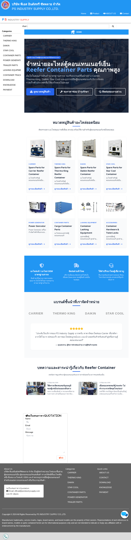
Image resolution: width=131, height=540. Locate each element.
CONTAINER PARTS (12, 55)
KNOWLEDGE (9, 85)
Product (95, 13)
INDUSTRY (15, 19)
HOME (79, 32)
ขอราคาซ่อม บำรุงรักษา (76, 91)
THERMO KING (10, 41)
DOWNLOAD (8, 80)
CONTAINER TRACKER (12, 75)
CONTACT (103, 477)
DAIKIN (6, 46)
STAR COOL (8, 50)
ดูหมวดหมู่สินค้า (42, 91)
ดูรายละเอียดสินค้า (36, 189)
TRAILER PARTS (10, 65)
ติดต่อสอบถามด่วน (112, 91)
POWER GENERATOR (12, 60)
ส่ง (62, 458)
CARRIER (7, 36)
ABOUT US (111, 13)
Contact (125, 13)
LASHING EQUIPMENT (12, 70)
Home (83, 13)
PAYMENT (7, 90)
